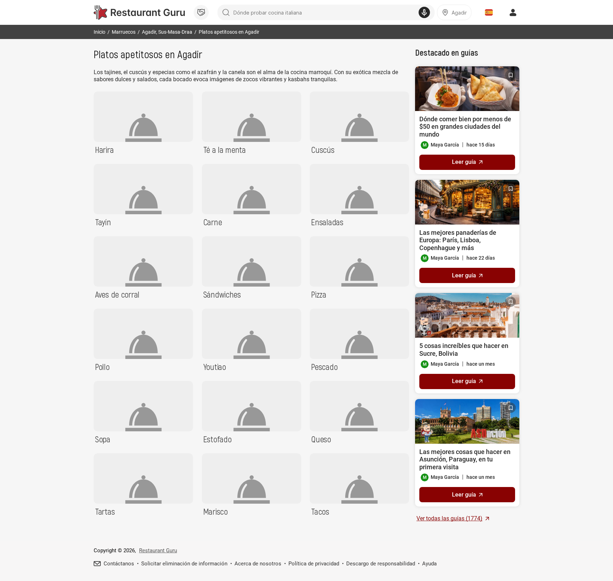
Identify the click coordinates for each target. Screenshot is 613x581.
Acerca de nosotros (257, 563)
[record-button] (424, 12)
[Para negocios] (201, 12)
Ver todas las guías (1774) (449, 518)
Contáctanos (119, 563)
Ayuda (429, 563)
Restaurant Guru (158, 550)
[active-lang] (488, 12)
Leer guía (464, 162)
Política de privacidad (313, 563)
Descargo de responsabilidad (380, 563)
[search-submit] (226, 12)
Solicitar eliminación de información (184, 563)
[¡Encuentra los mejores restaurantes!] (139, 12)
